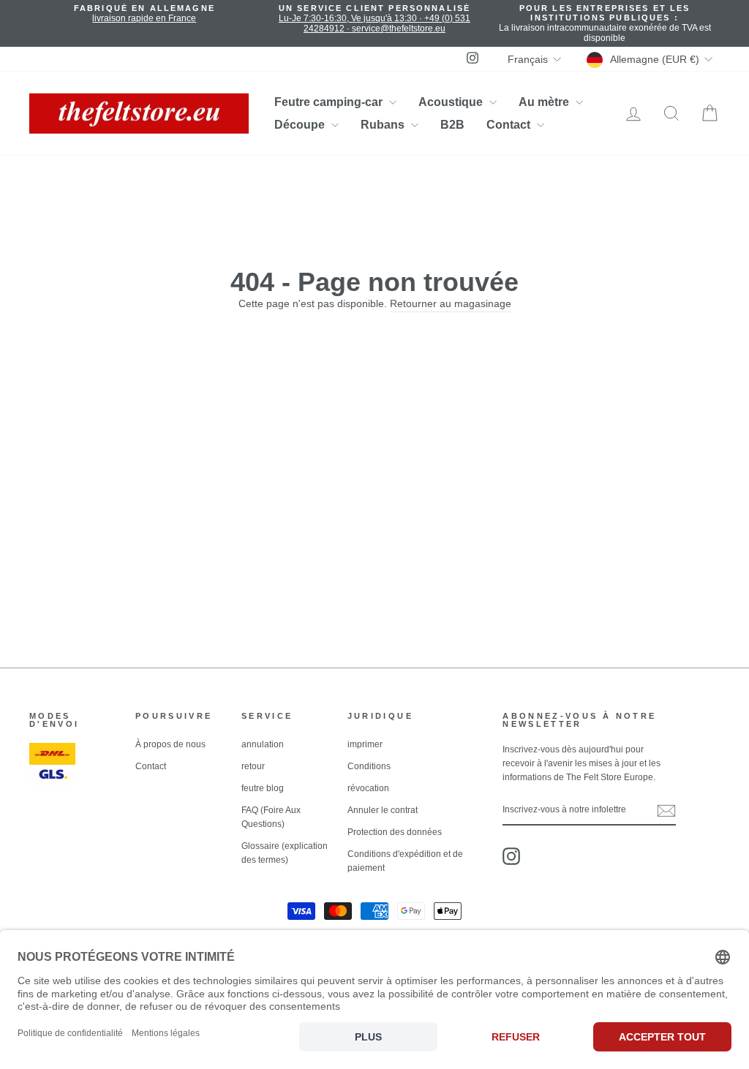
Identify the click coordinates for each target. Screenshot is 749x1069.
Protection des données (394, 832)
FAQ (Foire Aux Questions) (271, 817)
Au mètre (545, 102)
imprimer (365, 744)
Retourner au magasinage (450, 303)
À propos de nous (170, 744)
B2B (452, 124)
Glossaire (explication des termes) (284, 853)
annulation (262, 744)
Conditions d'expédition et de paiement (405, 861)
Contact (509, 124)
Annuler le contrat (382, 810)
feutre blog (262, 788)
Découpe (301, 124)
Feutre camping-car (329, 102)
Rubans (384, 124)
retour (253, 766)
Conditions (369, 766)
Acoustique (452, 102)
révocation (368, 788)
